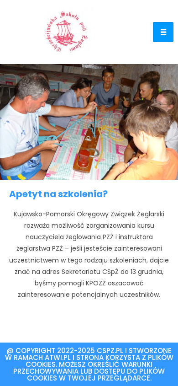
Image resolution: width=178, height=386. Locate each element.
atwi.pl (58, 357)
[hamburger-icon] (163, 32)
